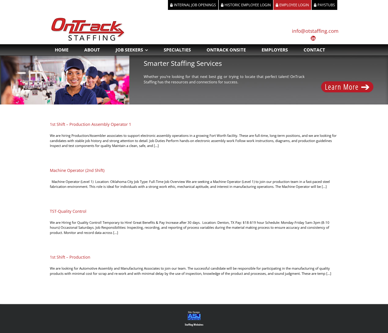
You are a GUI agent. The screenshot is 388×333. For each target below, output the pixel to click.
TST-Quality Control (68, 211)
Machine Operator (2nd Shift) (77, 170)
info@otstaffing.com (315, 30)
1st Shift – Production (70, 257)
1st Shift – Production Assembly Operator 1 (90, 124)
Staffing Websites (194, 324)
